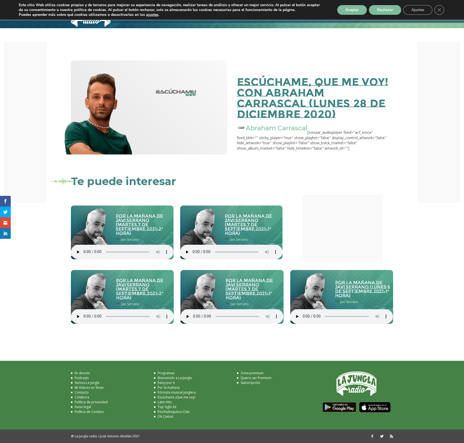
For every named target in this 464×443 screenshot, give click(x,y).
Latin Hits (165, 402)
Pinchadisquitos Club (174, 411)
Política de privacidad (91, 402)
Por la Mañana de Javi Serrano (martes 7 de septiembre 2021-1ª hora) (248, 225)
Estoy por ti (166, 382)
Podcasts (82, 378)
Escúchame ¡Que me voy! (176, 397)
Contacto (82, 392)
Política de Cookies (89, 411)
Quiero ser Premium (256, 378)
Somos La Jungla (87, 382)
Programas (166, 373)
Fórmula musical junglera (177, 392)
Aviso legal (83, 407)
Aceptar (352, 9)
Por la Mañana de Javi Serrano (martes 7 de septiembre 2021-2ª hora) (139, 225)
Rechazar (385, 9)
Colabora (82, 397)
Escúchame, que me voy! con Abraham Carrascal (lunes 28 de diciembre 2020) (312, 98)
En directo (82, 373)
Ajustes (417, 9)
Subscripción (250, 382)
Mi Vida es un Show (89, 387)
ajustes (152, 14)
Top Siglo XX (167, 407)
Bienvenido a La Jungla (175, 378)
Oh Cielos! (165, 416)
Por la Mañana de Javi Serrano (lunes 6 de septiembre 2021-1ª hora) (362, 289)
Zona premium (252, 373)
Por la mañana (169, 387)
